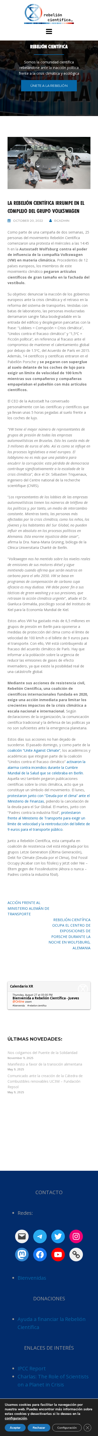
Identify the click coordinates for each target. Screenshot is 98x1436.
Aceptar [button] (15, 1428)
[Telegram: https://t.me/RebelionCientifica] (40, 1236)
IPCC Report (32, 1368)
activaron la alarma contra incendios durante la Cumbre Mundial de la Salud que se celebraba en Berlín (46, 767)
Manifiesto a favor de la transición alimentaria (45, 1064)
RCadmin (61, 220)
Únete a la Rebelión (49, 86)
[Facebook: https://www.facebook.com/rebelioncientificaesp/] (40, 1254)
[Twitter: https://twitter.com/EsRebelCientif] (58, 1236)
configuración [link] (16, 1418)
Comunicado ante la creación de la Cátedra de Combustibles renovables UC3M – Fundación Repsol (45, 1081)
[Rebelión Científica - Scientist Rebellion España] (49, 13)
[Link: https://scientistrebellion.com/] (76, 1254)
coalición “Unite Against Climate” (34, 750)
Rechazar (39, 1428)
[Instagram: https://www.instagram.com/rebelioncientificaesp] (76, 1236)
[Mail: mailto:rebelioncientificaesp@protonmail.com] (22, 1236)
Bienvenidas (32, 1277)
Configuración (67, 1428)
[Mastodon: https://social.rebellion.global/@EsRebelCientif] (22, 1254)
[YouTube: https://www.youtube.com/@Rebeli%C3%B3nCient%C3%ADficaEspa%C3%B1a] (58, 1254)
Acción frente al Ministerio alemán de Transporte (28, 908)
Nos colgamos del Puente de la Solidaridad (42, 1052)
